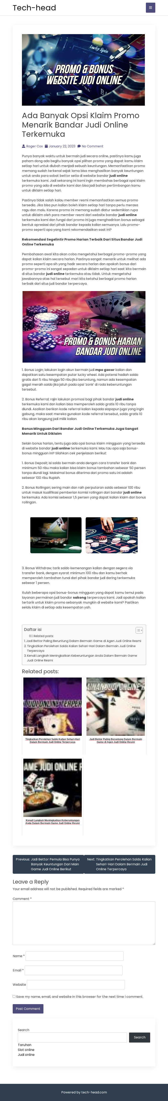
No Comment (92, 146)
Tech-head (34, 7)
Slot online (26, 1049)
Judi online (26, 1054)
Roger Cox (34, 146)
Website (19, 984)
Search (23, 1030)
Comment (22, 898)
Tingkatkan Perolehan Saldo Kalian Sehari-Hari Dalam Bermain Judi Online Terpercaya (81, 648)
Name (19, 956)
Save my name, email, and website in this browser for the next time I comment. (79, 996)
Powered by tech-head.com (84, 1092)
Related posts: (44, 636)
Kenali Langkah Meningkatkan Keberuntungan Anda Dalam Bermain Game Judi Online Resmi (82, 658)
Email (18, 970)
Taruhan (24, 1045)
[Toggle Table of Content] (137, 630)
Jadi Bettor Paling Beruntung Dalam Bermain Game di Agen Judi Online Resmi (83, 641)
